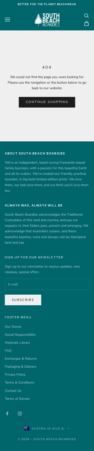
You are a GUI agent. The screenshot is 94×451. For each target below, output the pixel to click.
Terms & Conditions (19, 382)
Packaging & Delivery (20, 366)
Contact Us (13, 390)
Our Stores (13, 326)
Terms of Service (17, 398)
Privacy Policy (15, 374)
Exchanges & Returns (21, 358)
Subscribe (23, 300)
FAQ (8, 350)
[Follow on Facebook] (7, 413)
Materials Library (17, 342)
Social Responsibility (20, 334)
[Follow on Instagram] (19, 413)
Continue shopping (47, 102)
